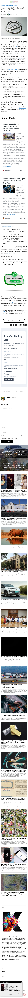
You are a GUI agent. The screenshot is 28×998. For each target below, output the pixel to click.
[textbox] (14, 948)
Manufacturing (6, 392)
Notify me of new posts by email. (9, 438)
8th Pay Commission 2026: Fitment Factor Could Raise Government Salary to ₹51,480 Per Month (13, 771)
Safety (21, 392)
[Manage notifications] (24, 995)
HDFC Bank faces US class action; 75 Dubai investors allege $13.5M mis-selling (12, 572)
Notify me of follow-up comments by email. (12, 435)
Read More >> (5, 962)
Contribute (4, 974)
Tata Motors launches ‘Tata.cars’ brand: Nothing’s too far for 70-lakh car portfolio (14, 600)
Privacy (3, 979)
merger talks (13, 302)
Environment (9, 5)
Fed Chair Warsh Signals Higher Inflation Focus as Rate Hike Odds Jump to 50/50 (13, 518)
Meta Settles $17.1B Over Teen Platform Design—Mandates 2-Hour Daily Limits (13, 865)
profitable (3, 312)
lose (15, 46)
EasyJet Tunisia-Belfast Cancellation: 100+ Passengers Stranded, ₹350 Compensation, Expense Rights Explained (12, 686)
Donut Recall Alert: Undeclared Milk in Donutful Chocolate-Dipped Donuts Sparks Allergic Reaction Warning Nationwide (13, 894)
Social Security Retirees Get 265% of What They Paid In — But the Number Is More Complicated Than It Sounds (13, 800)
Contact (3, 976)
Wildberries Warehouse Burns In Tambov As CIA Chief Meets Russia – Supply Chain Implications (13, 714)
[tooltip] (11, 41)
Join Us (3, 971)
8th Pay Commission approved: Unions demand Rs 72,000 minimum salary (14, 657)
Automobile (5, 390)
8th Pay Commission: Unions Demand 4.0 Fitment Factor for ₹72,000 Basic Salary (13, 628)
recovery (9, 253)
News (15, 5)
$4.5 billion (20, 58)
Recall (15, 392)
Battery (13, 390)
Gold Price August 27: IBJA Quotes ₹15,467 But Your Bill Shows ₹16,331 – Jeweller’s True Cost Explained (13, 742)
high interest (22, 107)
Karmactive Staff (13, 14)
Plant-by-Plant (7, 226)
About (3, 969)
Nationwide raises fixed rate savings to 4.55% (12, 546)
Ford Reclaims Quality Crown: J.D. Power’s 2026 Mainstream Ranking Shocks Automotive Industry (14, 490)
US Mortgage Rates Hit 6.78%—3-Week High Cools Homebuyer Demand (14, 839)
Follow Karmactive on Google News (14, 321)
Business (3, 5)
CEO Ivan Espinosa (13, 69)
